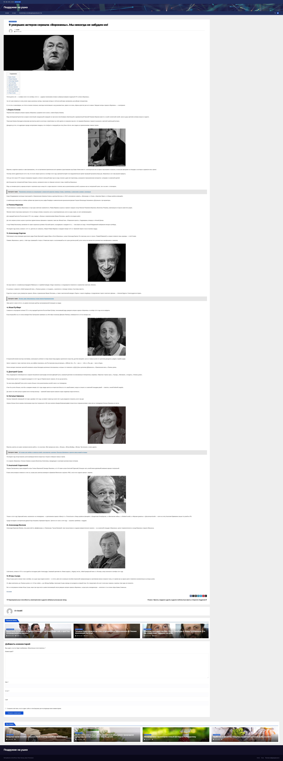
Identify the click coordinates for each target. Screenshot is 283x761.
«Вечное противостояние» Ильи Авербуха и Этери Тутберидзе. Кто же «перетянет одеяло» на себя (174, 632)
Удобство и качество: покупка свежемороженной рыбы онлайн (242, 737)
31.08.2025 (10, 739)
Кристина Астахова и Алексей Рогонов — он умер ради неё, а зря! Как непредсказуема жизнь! (38, 632)
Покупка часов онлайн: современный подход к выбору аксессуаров (37, 737)
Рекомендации (10, 734)
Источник (9, 591)
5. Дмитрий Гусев (11, 85)
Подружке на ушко (16, 7)
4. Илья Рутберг (11, 83)
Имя (7, 682)
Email (7, 691)
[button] (275, 13)
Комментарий (9, 651)
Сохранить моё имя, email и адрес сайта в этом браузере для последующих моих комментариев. (34, 708)
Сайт (6, 699)
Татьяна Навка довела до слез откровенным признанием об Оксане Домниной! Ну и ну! (106, 632)
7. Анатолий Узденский (13, 89)
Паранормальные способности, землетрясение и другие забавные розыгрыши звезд (37, 600)
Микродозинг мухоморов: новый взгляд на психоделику (170, 737)
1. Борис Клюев (11, 77)
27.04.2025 (80, 739)
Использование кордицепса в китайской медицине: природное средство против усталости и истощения (104, 736)
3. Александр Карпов (12, 81)
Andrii (17, 29)
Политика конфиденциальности (30, 13)
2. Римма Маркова (12, 79)
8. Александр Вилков (12, 91)
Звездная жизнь (12, 21)
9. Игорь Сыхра (11, 93)
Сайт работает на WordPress (10, 757)
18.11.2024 (148, 739)
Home (7, 13)
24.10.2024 (217, 739)
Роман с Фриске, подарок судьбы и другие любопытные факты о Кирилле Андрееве (177, 600)
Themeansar (31, 757)
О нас (14, 13)
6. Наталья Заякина (12, 87)
